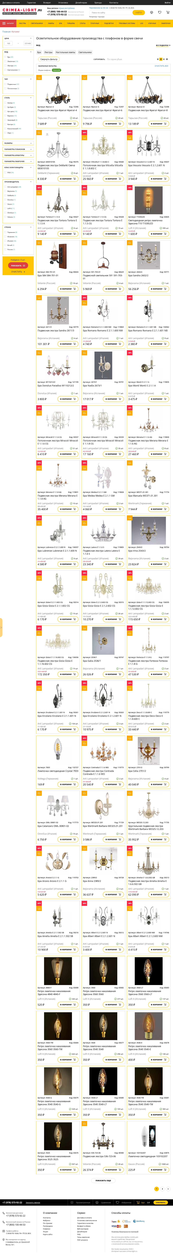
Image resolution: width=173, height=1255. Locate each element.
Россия (11, 249)
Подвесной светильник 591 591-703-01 (103, 277)
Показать (16, 265)
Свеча (55, 70)
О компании (50, 1212)
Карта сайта (47, 1234)
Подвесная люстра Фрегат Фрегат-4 (57, 110)
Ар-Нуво (11, 107)
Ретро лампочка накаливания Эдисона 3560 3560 (99, 993)
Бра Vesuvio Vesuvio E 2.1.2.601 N (146, 165)
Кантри (11, 124)
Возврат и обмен (84, 1226)
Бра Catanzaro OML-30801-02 (53, 825)
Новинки (46, 1229)
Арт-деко (12, 111)
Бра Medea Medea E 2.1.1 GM (99, 495)
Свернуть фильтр (48, 59)
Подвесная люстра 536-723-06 (99, 1156)
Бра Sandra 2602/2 (138, 275)
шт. (143, 1202)
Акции (45, 1231)
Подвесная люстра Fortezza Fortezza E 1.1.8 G (148, 662)
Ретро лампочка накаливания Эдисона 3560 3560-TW (54, 1048)
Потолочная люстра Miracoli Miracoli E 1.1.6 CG (58, 442)
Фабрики (46, 1220)
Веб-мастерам (82, 1229)
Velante (11, 217)
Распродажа (48, 1226)
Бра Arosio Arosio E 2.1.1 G (52, 881)
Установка (63, 2)
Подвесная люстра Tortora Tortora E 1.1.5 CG (102, 222)
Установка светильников (87, 1220)
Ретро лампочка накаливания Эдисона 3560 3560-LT (144, 993)
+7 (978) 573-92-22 (65, 14)
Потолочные (13, 88)
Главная (7, 31)
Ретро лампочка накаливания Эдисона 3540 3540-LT (99, 1103)
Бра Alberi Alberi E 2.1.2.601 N (99, 936)
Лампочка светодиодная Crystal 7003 (58, 770)
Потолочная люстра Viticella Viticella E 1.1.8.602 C (103, 167)
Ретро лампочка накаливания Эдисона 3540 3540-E (144, 1048)
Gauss (10, 204)
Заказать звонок (33, 1202)
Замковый (12, 120)
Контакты (113, 2)
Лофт (10, 133)
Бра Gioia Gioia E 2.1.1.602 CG (54, 605)
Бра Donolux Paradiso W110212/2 (56, 385)
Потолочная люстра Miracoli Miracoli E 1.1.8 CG (103, 442)
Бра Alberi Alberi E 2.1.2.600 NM (145, 936)
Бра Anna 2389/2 (92, 881)
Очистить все (161, 66)
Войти (167, 2)
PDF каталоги (82, 1240)
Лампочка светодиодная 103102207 (147, 1156)
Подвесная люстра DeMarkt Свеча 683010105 (56, 167)
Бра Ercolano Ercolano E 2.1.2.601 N (102, 715)
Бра (10, 57)
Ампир (11, 103)
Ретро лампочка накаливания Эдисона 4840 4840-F (54, 993)
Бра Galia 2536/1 (92, 660)
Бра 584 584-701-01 (48, 275)
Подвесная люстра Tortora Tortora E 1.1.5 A (57, 222)
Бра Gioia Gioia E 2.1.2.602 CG (99, 605)
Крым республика (67, 8)
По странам (47, 1223)
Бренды (98, 2)
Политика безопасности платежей (124, 1232)
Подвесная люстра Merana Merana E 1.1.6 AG (148, 442)
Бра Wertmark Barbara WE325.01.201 (103, 825)
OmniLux (11, 213)
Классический (14, 129)
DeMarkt (11, 195)
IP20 (10, 172)
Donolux (11, 200)
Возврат (47, 2)
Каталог (10, 23)
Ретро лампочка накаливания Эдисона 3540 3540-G (54, 1103)
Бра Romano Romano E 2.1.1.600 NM (103, 330)
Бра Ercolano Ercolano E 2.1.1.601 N (57, 715)
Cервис (81, 1212)
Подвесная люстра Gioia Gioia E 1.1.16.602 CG (55, 662)
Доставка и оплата (11, 2)
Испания (12, 237)
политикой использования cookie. (126, 1244)
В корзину (66, 124)
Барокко (12, 116)
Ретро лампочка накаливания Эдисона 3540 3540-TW (144, 1103)
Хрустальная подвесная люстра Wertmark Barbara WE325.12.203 (145, 827)
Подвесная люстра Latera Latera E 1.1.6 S (101, 552)
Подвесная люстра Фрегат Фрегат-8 (148, 110)
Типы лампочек (83, 1237)
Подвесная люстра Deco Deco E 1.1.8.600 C (145, 717)
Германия (12, 232)
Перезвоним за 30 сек (98, 8)
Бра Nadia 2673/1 (92, 385)
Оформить (160, 1202)
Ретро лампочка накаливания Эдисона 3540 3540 (99, 1048)
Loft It (11, 208)
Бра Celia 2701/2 (137, 770)
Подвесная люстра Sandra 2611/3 (56, 330)
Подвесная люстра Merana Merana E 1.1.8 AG (58, 497)
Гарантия (31, 2)
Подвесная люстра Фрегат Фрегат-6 (102, 110)
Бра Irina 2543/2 (137, 550)
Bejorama (12, 191)
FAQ (78, 1234)
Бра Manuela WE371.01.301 (143, 495)
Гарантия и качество (85, 1223)
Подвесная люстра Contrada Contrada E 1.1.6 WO (98, 772)
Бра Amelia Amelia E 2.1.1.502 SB (55, 936)
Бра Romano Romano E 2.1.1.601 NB (148, 330)
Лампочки (12, 61)
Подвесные (13, 84)
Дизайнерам (81, 2)
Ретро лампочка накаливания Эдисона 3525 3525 (54, 1158)
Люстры (11, 66)
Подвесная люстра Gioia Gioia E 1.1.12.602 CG (145, 607)
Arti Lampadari (14, 187)
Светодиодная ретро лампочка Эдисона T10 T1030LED (145, 222)
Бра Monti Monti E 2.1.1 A (142, 385)
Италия (11, 241)
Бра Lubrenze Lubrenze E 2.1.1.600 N (57, 550)
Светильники (13, 70)
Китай (10, 245)
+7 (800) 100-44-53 (65, 11)
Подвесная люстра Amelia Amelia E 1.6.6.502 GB (147, 882)
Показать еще (103, 1180)
